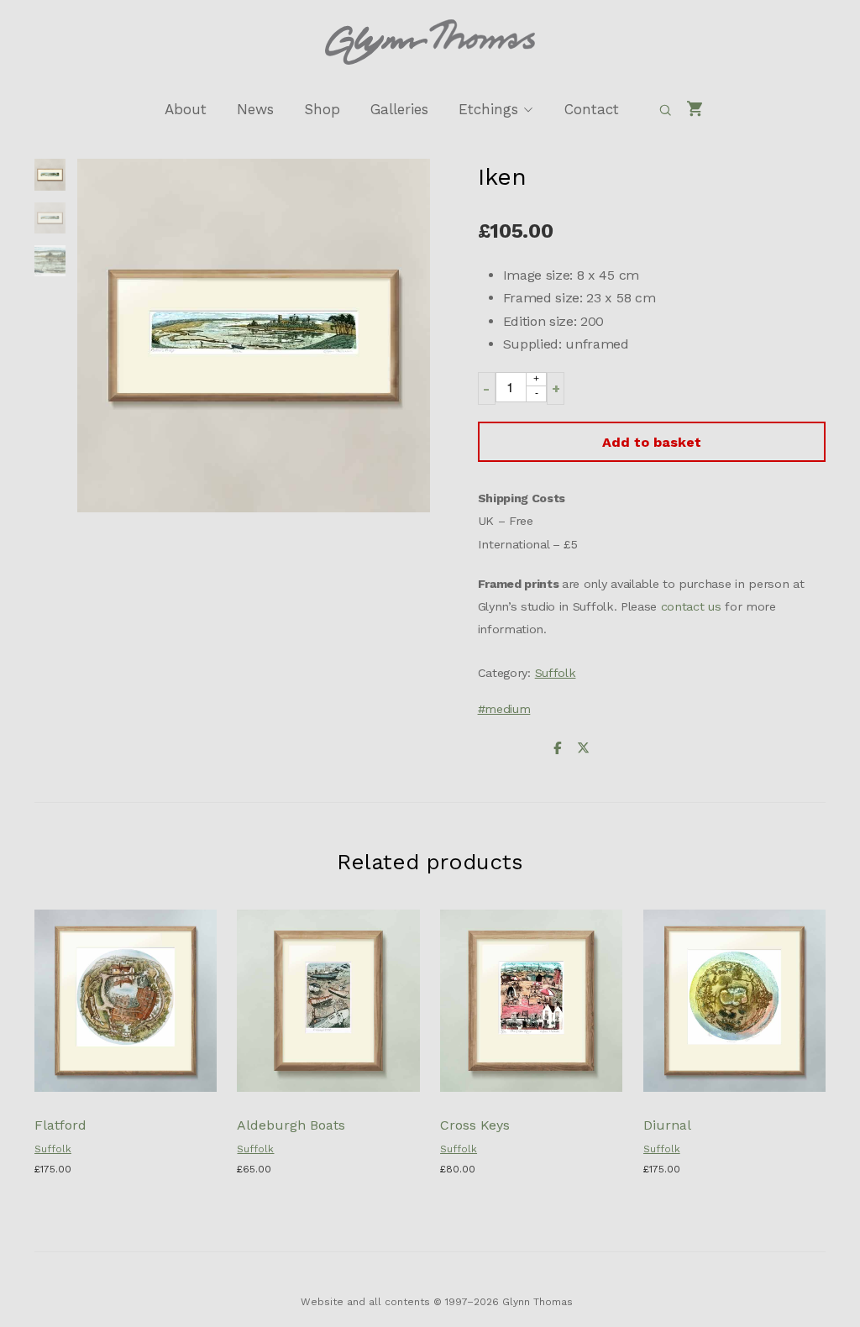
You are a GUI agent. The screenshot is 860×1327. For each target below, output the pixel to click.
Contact (591, 109)
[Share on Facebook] (557, 748)
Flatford (60, 1125)
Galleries (399, 109)
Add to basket (651, 442)
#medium (504, 709)
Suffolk (555, 672)
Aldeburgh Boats (291, 1125)
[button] (487, 388)
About (186, 109)
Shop (322, 109)
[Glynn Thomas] (430, 42)
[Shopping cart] (695, 110)
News (255, 109)
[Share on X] (582, 748)
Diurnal (667, 1125)
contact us (691, 606)
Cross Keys (475, 1125)
